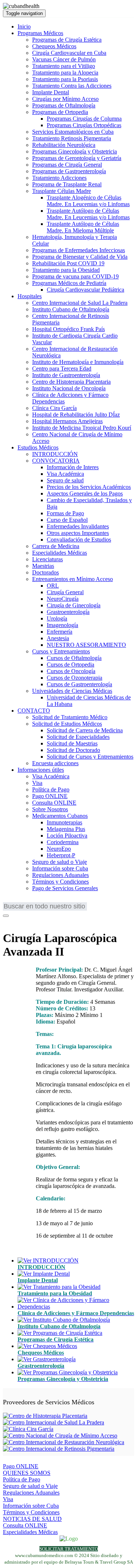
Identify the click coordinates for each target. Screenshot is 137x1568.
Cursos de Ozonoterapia (74, 678)
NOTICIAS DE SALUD (32, 1519)
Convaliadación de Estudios (79, 539)
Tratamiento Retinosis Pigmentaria (71, 138)
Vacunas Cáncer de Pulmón (64, 59)
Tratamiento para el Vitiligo (63, 66)
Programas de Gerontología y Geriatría (76, 158)
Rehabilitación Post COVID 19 (68, 263)
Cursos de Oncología (71, 671)
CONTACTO (34, 710)
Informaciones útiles (41, 770)
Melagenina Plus (66, 829)
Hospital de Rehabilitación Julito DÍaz (76, 414)
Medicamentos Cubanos (60, 816)
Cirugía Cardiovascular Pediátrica (85, 289)
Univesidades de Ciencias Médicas (72, 691)
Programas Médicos (40, 33)
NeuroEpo (59, 849)
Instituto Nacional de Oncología (69, 388)
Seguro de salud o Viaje (59, 862)
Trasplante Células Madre (61, 191)
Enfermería (59, 632)
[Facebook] (7, 920)
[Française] (19, 900)
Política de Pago (50, 789)
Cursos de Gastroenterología (79, 684)
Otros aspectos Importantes (78, 533)
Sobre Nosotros (50, 809)
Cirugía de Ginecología (73, 605)
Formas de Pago (65, 513)
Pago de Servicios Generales (65, 888)
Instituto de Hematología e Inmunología (77, 362)
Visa (37, 783)
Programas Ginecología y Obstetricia (74, 151)
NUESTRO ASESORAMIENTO (86, 645)
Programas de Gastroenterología (69, 171)
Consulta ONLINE (54, 803)
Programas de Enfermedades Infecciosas (78, 250)
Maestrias (43, 566)
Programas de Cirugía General (67, 165)
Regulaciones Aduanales (60, 875)
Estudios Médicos (38, 447)
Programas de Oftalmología (63, 105)
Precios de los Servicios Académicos (89, 487)
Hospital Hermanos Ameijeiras (67, 421)
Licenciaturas (47, 559)
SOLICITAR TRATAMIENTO (68, 1549)
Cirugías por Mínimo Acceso (65, 99)
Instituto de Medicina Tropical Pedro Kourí (81, 428)
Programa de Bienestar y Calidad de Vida (80, 257)
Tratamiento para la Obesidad (66, 270)
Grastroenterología (68, 612)
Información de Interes (73, 467)
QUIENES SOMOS (26, 1473)
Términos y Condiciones (60, 881)
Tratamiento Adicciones (59, 178)
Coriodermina (63, 842)
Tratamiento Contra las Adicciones (71, 86)
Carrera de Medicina (55, 546)
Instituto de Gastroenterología (66, 375)
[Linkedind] (17, 920)
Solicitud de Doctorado (73, 750)
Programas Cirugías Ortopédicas (84, 125)
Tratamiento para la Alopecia (65, 72)
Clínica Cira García (54, 408)
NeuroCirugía (63, 599)
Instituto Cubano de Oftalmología (70, 309)
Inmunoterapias (64, 822)
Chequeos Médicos (54, 46)
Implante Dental (50, 92)
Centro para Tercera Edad (61, 368)
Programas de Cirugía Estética (67, 40)
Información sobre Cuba (60, 868)
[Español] (41, 900)
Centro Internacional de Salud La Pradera (80, 303)
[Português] (30, 900)
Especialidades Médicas (59, 553)
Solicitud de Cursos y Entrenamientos (90, 756)
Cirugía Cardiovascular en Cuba (69, 53)
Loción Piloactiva (67, 835)
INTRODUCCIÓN (55, 454)
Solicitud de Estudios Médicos (67, 724)
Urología (57, 618)
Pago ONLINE (50, 796)
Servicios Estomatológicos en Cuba (73, 132)
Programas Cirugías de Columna (84, 118)
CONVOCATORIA (56, 461)
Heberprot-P (61, 855)
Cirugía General (65, 592)
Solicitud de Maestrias (72, 743)
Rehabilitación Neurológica (63, 145)
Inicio (24, 26)
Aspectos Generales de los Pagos (85, 493)
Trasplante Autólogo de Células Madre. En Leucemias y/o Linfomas (88, 214)
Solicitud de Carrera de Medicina (85, 730)
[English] (8, 900)
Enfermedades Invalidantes (78, 526)
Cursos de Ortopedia (70, 664)
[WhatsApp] (26, 920)
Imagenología (62, 625)
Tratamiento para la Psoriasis (65, 79)
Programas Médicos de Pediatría (69, 283)
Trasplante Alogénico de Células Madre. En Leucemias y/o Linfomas (88, 200)
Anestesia (58, 638)
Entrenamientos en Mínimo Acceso (72, 579)
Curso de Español (67, 520)
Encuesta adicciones (55, 763)
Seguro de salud (65, 480)
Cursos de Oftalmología (74, 658)
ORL (53, 585)
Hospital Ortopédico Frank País (68, 329)
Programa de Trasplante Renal (67, 184)
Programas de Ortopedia (60, 112)
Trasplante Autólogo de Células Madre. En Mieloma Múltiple (83, 227)
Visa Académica (65, 474)
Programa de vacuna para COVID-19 (75, 276)
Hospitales (30, 296)
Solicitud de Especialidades (78, 737)
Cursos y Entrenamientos (61, 651)
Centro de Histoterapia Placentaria (71, 382)
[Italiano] (52, 900)
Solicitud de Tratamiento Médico (69, 717)
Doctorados (45, 572)
